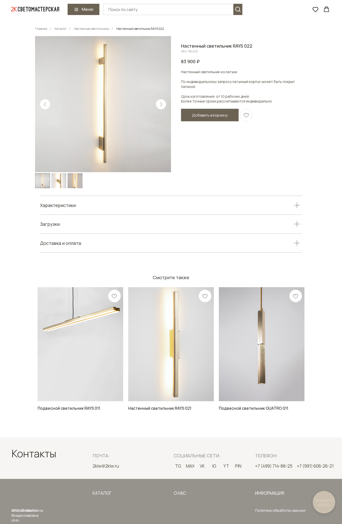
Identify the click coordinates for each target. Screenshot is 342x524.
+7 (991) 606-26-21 (315, 466)
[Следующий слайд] (161, 104)
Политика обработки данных (280, 510)
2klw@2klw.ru (106, 466)
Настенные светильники (91, 29)
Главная (41, 29)
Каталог (61, 29)
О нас (180, 493)
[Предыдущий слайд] (45, 104)
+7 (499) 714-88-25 (273, 466)
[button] (315, 9)
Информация (269, 493)
